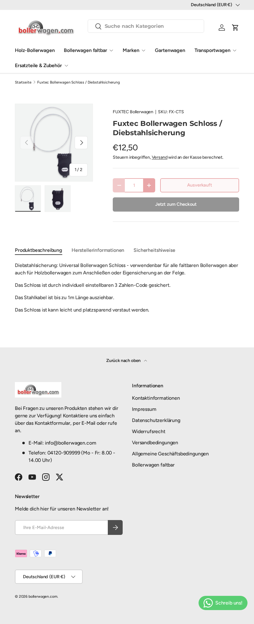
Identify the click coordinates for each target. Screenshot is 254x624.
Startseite (23, 82)
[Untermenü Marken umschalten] (143, 50)
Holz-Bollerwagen (35, 50)
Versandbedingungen (155, 442)
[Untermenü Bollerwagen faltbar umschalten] (111, 50)
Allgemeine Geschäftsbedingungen (170, 454)
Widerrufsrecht (148, 431)
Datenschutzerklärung (156, 420)
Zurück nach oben (124, 360)
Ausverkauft (199, 185)
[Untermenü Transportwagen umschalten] (234, 50)
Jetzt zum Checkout (176, 204)
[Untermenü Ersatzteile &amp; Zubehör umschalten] (66, 65)
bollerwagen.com (42, 596)
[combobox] (146, 26)
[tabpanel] (127, 288)
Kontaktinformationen (156, 398)
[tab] (38, 250)
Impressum (144, 409)
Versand (160, 157)
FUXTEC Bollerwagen (133, 111)
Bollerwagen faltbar (85, 50)
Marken (131, 50)
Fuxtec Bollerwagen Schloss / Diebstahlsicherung (78, 82)
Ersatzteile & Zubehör (38, 65)
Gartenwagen (170, 50)
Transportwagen (212, 50)
